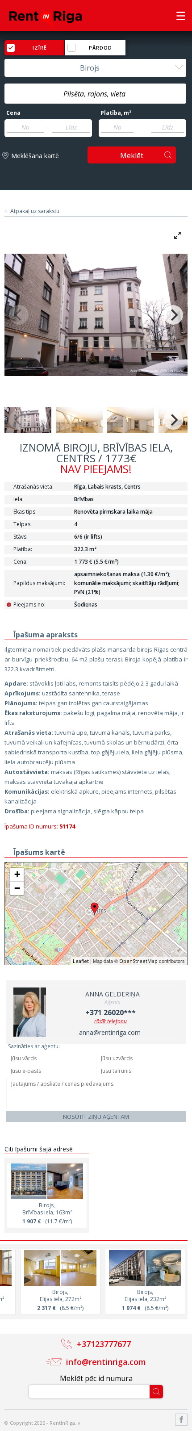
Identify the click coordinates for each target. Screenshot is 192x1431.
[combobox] (95, 68)
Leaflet (81, 961)
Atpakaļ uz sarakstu (34, 211)
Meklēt (131, 155)
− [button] (17, 888)
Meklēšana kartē (35, 155)
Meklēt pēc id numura (96, 1378)
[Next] (173, 315)
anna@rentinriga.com (110, 1032)
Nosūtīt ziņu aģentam (96, 1117)
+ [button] (17, 874)
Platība (115, 113)
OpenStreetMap (138, 961)
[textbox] (95, 94)
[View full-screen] (177, 235)
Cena (13, 113)
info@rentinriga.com (106, 1361)
